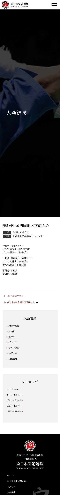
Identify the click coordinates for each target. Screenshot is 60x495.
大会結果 (11, 492)
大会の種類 (14, 326)
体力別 (12, 331)
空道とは (11, 487)
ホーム (10, 476)
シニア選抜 (14, 348)
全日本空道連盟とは (16, 481)
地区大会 (13, 353)
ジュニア (13, 342)
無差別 (12, 337)
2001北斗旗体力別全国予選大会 (19, 302)
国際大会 (13, 359)
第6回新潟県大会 (16, 296)
